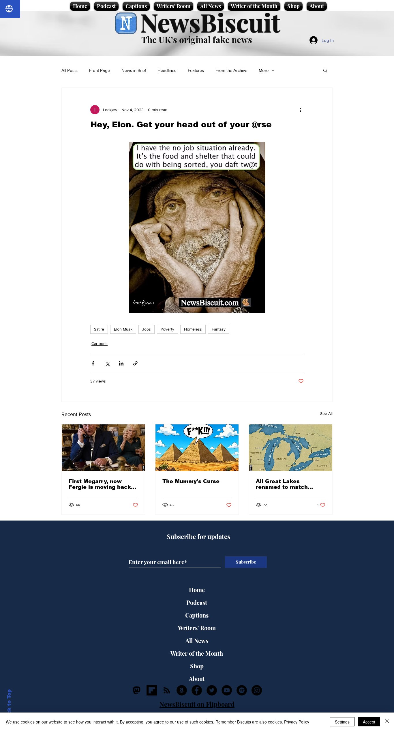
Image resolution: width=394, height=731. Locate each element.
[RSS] (167, 690)
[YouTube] (227, 690)
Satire (99, 329)
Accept (369, 722)
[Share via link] (135, 363)
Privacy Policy (296, 722)
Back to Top (9, 705)
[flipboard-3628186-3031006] (152, 690)
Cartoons (99, 343)
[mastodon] (137, 690)
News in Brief (133, 70)
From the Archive (231, 70)
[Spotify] (242, 690)
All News (196, 640)
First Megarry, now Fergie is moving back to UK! (100, 484)
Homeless (193, 329)
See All (326, 413)
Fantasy (219, 329)
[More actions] (300, 109)
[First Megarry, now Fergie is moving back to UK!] (103, 447)
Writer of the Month (196, 653)
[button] (325, 70)
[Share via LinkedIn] (121, 363)
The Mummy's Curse (190, 481)
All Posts (69, 70)
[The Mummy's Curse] (197, 447)
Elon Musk (123, 329)
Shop (197, 666)
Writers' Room (197, 628)
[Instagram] (257, 690)
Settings (342, 722)
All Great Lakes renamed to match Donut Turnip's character (282, 484)
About (197, 678)
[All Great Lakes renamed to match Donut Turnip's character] (290, 447)
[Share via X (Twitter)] (107, 363)
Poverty (167, 329)
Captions (197, 615)
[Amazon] (182, 690)
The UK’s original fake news (196, 39)
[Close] (387, 721)
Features (196, 70)
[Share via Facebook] (93, 363)
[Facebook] (197, 690)
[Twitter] (212, 690)
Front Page (99, 70)
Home (197, 590)
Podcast (196, 602)
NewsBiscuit (210, 22)
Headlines (166, 70)
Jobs (146, 329)
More (264, 70)
